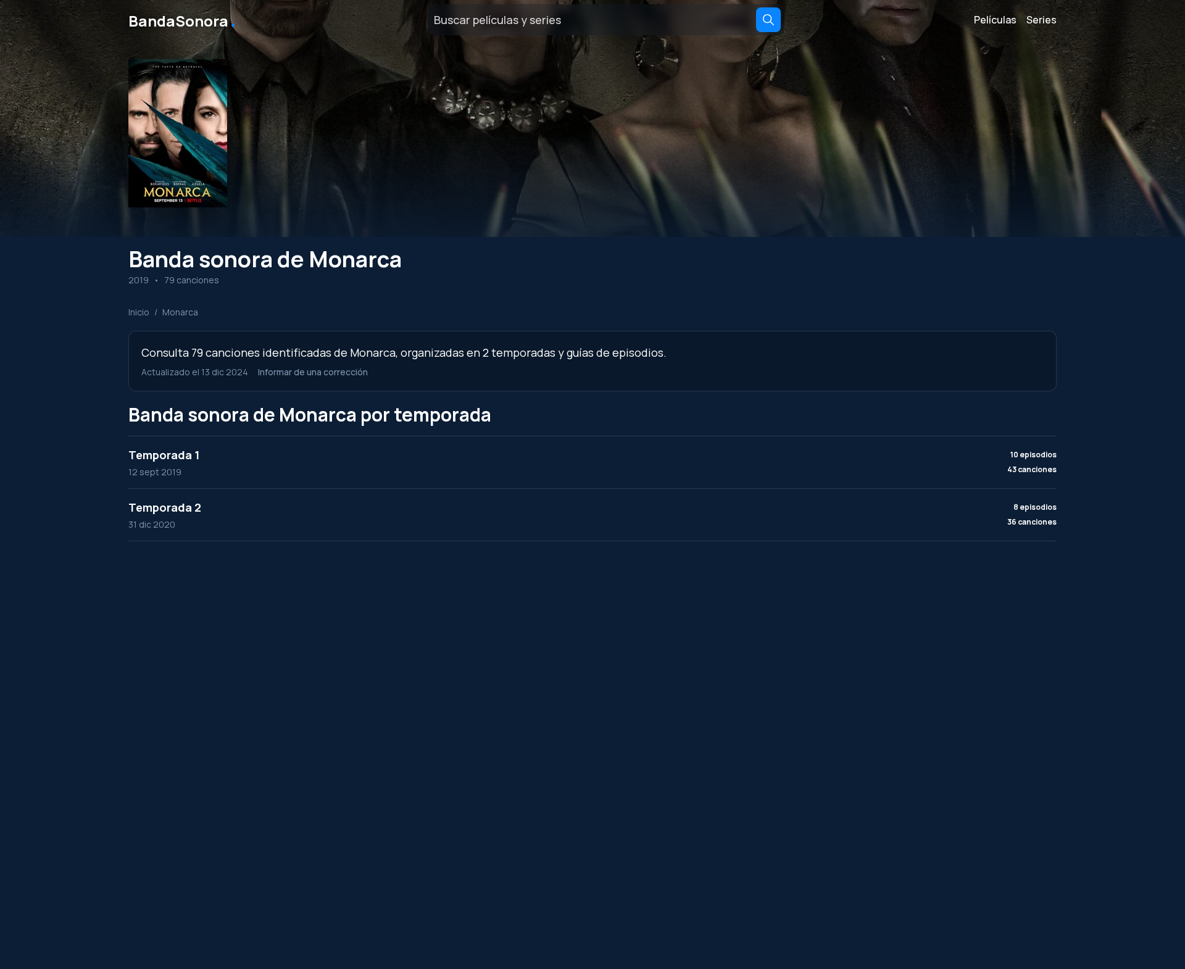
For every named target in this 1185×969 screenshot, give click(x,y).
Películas (995, 20)
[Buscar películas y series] (768, 19)
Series (1041, 20)
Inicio (138, 312)
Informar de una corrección (313, 372)
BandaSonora (183, 20)
